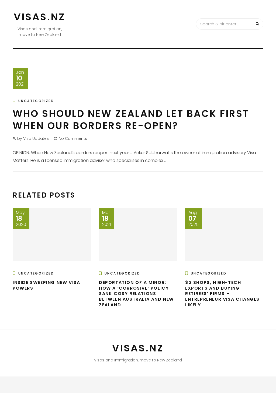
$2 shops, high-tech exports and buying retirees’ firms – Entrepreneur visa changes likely (222, 293)
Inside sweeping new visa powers (46, 285)
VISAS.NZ (39, 17)
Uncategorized (36, 101)
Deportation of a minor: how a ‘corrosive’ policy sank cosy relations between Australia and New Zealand (136, 293)
